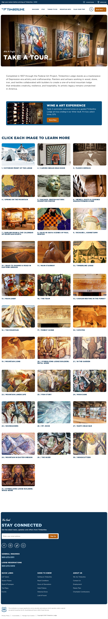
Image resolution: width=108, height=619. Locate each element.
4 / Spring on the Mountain (15, 199)
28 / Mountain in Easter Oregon (17, 457)
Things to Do (52, 9)
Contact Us (77, 581)
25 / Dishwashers (10, 426)
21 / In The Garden (81, 361)
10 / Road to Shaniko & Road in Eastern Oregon (16, 266)
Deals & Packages (8, 584)
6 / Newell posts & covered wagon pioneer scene (86, 200)
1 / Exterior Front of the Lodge (17, 168)
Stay (43, 9)
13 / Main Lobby (9, 299)
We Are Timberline (79, 577)
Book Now (99, 9)
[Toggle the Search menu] (91, 9)
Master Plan (77, 588)
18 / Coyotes (79, 330)
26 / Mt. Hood (43, 426)
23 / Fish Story (44, 394)
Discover (35, 9)
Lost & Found (42, 595)
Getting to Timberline (44, 577)
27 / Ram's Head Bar (82, 426)
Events (4, 592)
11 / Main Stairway (46, 265)
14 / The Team (43, 299)
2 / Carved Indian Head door (51, 168)
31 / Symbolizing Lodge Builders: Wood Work (17, 490)
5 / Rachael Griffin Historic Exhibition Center (51, 200)
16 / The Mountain (10, 330)
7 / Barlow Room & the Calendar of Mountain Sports (17, 233)
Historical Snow (42, 592)
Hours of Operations (44, 584)
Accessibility (16, 615)
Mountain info (65, 9)
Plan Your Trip (79, 9)
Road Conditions (43, 581)
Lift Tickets (5, 577)
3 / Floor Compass (82, 168)
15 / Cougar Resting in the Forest (89, 299)
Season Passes (6, 581)
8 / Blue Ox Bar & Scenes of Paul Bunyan (53, 233)
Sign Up (53, 536)
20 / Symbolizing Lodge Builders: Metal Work (53, 362)
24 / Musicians (80, 394)
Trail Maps (5, 588)
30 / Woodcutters (82, 457)
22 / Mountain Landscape (14, 394)
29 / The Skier (44, 457)
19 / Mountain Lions (11, 361)
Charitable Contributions (81, 592)
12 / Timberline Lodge (83, 265)
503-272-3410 (8, 566)
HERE (35, 2)
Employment (77, 584)
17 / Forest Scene (45, 330)
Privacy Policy (6, 615)
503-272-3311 (8, 557)
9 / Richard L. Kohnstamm (85, 233)
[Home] (13, 9)
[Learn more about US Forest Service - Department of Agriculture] (4, 610)
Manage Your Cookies (28, 615)
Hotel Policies (41, 588)
